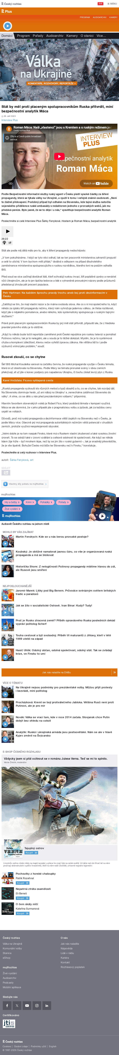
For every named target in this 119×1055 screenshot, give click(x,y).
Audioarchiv (99, 17)
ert (31, 460)
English (52, 1046)
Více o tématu (13, 682)
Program (85, 17)
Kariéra (65, 957)
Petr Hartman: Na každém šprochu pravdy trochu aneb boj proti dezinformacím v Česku (55, 294)
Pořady (38, 36)
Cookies (7, 1046)
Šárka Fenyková (19, 460)
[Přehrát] (7, 231)
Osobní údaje (21, 1046)
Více (101, 36)
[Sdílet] (10, 243)
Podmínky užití (38, 1046)
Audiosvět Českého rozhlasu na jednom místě (25, 524)
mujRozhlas (8, 494)
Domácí (7, 36)
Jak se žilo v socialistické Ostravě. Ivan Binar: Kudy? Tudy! (54, 605)
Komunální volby (12, 948)
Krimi (28, 502)
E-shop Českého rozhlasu (22, 751)
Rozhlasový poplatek (73, 967)
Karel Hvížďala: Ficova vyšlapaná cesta (28, 380)
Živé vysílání (11, 508)
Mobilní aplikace (12, 987)
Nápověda (67, 948)
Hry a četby (11, 502)
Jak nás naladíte (70, 943)
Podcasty (8, 982)
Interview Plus (10, 120)
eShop (6, 957)
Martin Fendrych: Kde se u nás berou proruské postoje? (52, 536)
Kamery (113, 17)
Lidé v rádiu (67, 953)
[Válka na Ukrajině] (59, 70)
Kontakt (65, 962)
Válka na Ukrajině (12, 943)
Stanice (7, 953)
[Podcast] (4, 243)
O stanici (87, 36)
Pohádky (45, 502)
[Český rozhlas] (11, 3)
